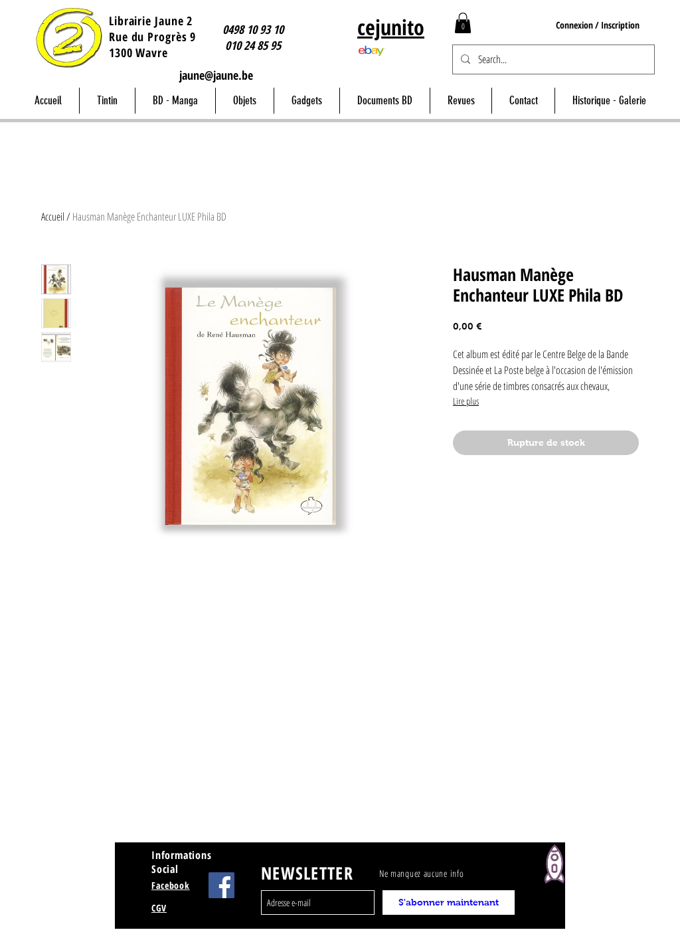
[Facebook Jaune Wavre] (221, 885)
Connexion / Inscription (597, 25)
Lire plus (466, 401)
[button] (462, 23)
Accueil (52, 216)
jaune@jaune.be (216, 75)
